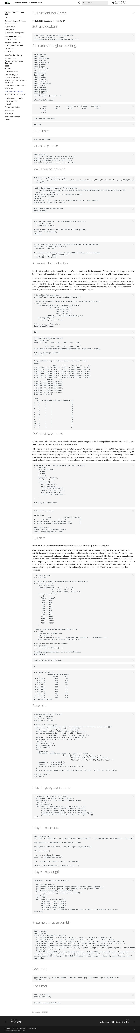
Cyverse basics (10, 27)
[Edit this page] (133, 13)
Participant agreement (13, 42)
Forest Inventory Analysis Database (14, 62)
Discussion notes (11, 101)
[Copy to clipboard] (132, 35)
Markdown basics (11, 24)
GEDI (7, 66)
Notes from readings (12, 117)
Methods (8, 104)
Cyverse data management (14, 33)
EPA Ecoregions (10, 58)
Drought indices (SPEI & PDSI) (15, 85)
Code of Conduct (11, 39)
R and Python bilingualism (14, 45)
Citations (8, 120)
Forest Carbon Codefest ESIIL (14, 13)
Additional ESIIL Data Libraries (15, 94)
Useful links (9, 51)
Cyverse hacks (10, 48)
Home (7, 17)
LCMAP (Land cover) (12, 78)
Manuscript (9, 114)
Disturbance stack (11, 72)
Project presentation (12, 107)
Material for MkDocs (18, 1031)
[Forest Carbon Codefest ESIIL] (7, 2)
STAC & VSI (9, 88)
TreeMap (8, 69)
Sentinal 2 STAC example (14, 91)
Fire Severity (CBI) (11, 75)
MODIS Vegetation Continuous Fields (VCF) (16, 81)
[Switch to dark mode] (79, 2)
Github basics (9, 30)
